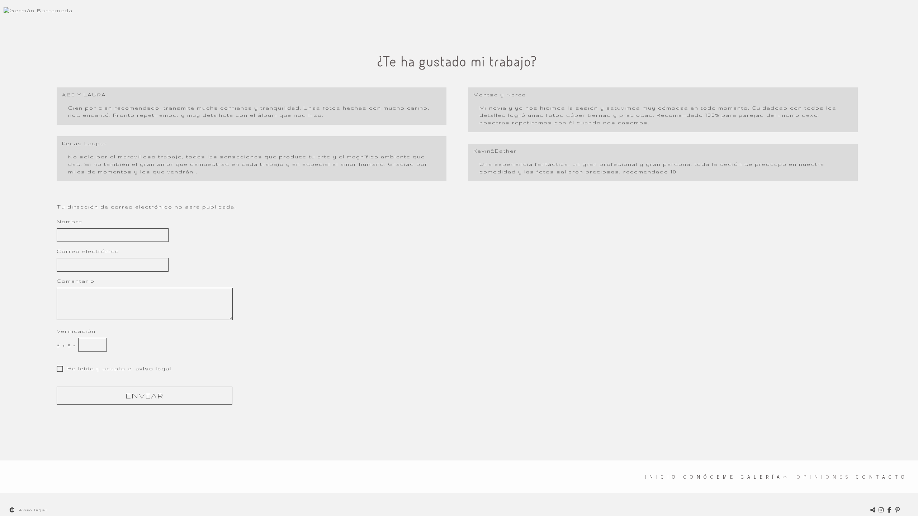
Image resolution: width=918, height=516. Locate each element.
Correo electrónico (88, 251)
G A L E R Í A (761, 476)
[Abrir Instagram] (881, 509)
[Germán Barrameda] (38, 13)
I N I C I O (660, 476)
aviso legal (153, 368)
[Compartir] (873, 509)
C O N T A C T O (880, 476)
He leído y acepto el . (118, 368)
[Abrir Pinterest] (898, 509)
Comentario (76, 281)
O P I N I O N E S (823, 476)
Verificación (76, 331)
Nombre (69, 221)
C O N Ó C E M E (708, 476)
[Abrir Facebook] (889, 509)
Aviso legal (33, 510)
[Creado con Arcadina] (12, 509)
